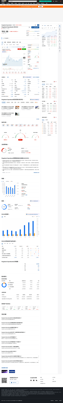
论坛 (20, 42)
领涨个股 (47, 84)
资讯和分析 (9, 42)
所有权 (7, 44)
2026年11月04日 (24, 90)
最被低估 (43, 119)
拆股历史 (14, 44)
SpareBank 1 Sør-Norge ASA (7, 298)
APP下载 (41, 379)
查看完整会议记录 (36, 172)
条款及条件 (52, 400)
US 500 (43, 44)
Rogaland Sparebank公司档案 (10, 261)
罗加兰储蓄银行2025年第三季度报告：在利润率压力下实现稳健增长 (8, 107)
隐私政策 (56, 400)
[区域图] (4, 47)
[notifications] (59, 1)
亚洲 (33, 4)
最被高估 (47, 119)
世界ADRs (21, 4)
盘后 (18, 4)
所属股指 (17, 44)
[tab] (4, 125)
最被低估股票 (44, 117)
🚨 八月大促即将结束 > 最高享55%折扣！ (45, 1)
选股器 (6, 4)
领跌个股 (51, 84)
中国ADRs (24, 4)
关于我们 (53, 377)
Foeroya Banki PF (4, 306)
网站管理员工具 (42, 383)
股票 (2, 4)
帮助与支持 (54, 381)
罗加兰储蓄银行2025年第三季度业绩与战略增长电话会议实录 (8, 114)
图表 (5, 42)
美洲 (27, 4)
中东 (31, 4)
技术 (17, 42)
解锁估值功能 (36, 31)
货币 (42, 25)
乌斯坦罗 (26, 306)
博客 (41, 377)
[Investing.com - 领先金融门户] (4, 1)
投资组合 (41, 381)
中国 (8, 4)
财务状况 (13, 42)
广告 (53, 379)
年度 (2, 216)
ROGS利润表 (5, 214)
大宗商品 (48, 25)
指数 (45, 25)
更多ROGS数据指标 (36, 77)
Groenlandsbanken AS (21, 306)
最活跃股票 (43, 84)
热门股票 (43, 101)
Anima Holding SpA (13, 306)
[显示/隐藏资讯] (22, 47)
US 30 (43, 42)
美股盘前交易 (15, 4)
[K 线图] (2, 47)
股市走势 (43, 81)
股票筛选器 (38, 3)
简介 (4, 44)
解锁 (16, 257)
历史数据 (10, 44)
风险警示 (60, 400)
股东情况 (4, 276)
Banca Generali (35, 306)
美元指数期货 (44, 45)
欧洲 (29, 4)
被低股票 (41, 4)
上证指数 (43, 36)
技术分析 (4, 122)
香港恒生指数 (44, 39)
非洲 (35, 4)
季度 (5, 216)
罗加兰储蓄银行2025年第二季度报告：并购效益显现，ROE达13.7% (28, 107)
